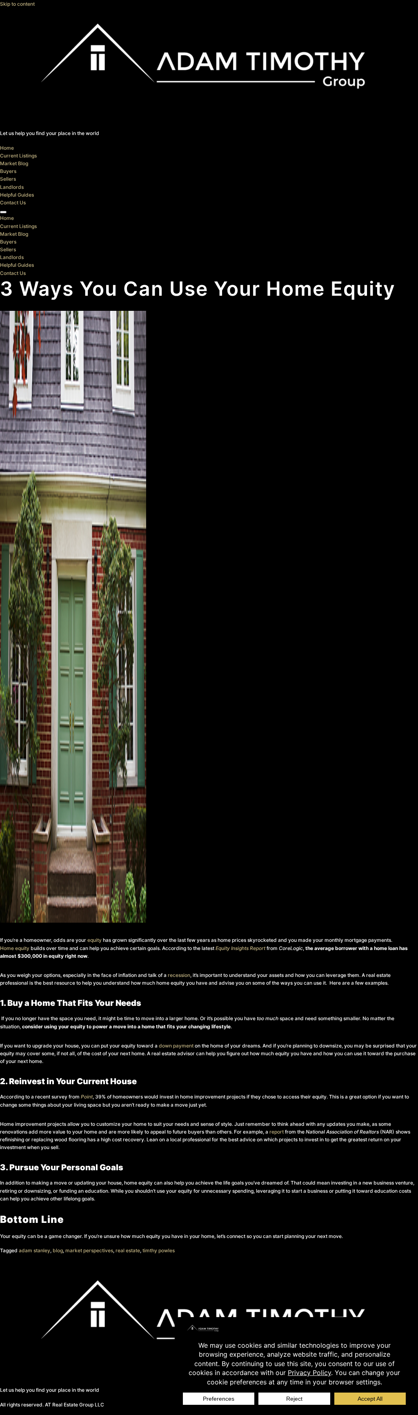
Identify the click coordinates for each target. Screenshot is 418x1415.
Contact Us (13, 202)
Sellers (8, 179)
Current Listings (18, 156)
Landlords (12, 187)
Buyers (8, 171)
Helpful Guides (17, 195)
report (276, 1132)
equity (94, 940)
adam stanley (34, 1250)
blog (58, 1250)
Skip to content (17, 4)
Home (7, 148)
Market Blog (14, 163)
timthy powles (158, 1250)
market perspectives (89, 1250)
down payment (176, 1046)
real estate (128, 1250)
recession (179, 975)
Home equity (14, 948)
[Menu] (3, 212)
